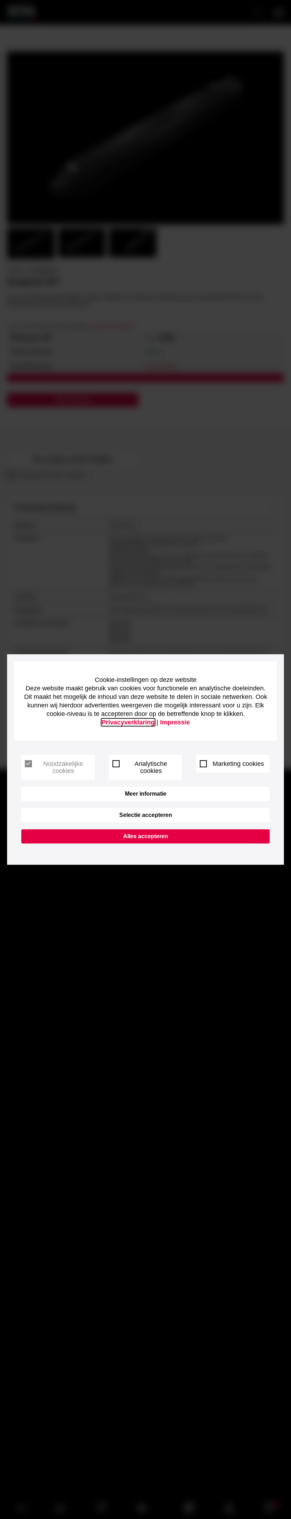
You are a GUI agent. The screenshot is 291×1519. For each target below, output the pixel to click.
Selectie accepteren (145, 815)
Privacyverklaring (128, 722)
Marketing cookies (238, 763)
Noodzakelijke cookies (63, 767)
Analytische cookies (150, 767)
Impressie (175, 722)
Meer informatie (145, 794)
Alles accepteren (145, 836)
